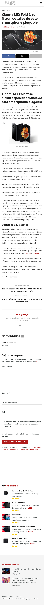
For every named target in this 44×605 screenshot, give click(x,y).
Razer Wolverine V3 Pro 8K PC (23, 527)
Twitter (28, 253)
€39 (32, 544)
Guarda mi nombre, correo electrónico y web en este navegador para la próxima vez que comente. (22, 424)
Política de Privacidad (9, 599)
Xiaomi (13, 277)
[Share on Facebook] (8, 56)
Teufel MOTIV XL (18, 503)
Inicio (3, 11)
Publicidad (19, 597)
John (4, 343)
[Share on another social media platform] (35, 56)
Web (3, 412)
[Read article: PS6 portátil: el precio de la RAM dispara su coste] (6, 571)
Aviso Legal (24, 599)
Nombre (6, 393)
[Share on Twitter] (22, 56)
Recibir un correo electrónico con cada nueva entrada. (20, 435)
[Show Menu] (41, 3)
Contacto (34, 599)
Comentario (7, 366)
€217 (31, 532)
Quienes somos (7, 597)
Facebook (36, 253)
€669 (30, 508)
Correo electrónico (10, 402)
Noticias (9, 11)
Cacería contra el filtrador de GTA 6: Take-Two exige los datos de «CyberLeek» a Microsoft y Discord (25, 580)
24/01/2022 (21, 27)
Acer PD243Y (17, 515)
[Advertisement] (22, 467)
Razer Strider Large (20, 538)
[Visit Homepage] (10, 3)
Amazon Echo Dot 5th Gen (22, 491)
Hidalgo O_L (9, 27)
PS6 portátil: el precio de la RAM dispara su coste (26, 570)
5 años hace (13, 343)
